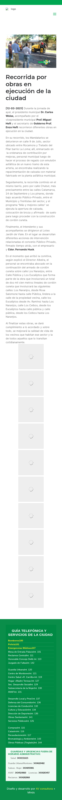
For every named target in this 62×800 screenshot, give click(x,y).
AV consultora (44, 788)
